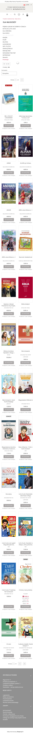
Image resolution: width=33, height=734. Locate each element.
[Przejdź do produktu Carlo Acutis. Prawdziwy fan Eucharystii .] (9, 573)
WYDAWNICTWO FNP (9, 53)
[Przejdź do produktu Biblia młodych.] (25, 287)
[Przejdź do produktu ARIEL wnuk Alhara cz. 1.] (25, 193)
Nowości (5, 57)
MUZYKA (5, 42)
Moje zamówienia (8, 697)
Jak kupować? (7, 710)
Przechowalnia (7, 699)
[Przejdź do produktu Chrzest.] (9, 627)
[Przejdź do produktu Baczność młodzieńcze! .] (25, 240)
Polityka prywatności (9, 681)
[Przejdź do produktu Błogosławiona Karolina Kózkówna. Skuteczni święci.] (9, 430)
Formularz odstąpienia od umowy (13, 716)
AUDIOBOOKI (7, 44)
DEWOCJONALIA (8, 48)
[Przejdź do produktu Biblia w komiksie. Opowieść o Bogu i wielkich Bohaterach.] (9, 334)
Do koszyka (9, 125)
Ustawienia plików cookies (11, 683)
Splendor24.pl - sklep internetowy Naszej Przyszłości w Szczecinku (12, 19)
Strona (12, 80)
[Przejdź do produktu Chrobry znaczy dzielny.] (25, 573)
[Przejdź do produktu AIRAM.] (9, 146)
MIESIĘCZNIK (7, 51)
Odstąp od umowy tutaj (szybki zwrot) (14, 718)
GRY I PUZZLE (7, 46)
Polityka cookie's (8, 685)
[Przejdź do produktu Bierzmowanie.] (25, 334)
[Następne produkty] (20, 664)
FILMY (4, 40)
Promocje (5, 59)
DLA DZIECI (6, 33)
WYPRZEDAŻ (6, 55)
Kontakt (5, 719)
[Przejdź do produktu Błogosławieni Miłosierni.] (25, 383)
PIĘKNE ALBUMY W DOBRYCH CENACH (14, 26)
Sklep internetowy (14, 731)
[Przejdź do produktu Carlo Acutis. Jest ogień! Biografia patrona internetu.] (9, 526)
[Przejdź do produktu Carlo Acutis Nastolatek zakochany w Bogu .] (25, 477)
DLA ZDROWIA (7, 31)
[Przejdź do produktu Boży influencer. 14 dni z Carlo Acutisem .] (25, 430)
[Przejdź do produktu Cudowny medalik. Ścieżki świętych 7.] (25, 627)
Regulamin (6, 680)
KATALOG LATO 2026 (9, 29)
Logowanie (6, 695)
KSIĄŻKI (5, 37)
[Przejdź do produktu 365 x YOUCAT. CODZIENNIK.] (9, 99)
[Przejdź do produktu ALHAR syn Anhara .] (25, 146)
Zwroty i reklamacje (9, 714)
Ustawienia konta (8, 700)
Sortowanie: (4, 70)
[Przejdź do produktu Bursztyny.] (9, 477)
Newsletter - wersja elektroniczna (13, 687)
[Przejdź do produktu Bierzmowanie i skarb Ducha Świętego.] (9, 383)
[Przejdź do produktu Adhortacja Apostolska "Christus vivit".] (25, 99)
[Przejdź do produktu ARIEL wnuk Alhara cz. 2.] (9, 240)
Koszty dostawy (7, 712)
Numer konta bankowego (10, 702)
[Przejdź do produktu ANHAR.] (9, 193)
